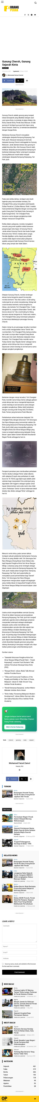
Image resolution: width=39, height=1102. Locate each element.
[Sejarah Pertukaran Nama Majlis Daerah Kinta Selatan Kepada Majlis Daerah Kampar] (7, 829)
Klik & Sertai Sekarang (14, 727)
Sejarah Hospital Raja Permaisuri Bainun (22, 1014)
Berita (15, 790)
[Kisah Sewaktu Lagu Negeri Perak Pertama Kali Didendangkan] (7, 1041)
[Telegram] (31, 15)
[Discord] (35, 15)
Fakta (15, 870)
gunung (18, 740)
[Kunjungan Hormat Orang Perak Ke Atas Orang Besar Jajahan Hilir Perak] (7, 794)
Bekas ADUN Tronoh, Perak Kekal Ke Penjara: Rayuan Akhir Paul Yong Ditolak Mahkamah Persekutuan (24, 901)
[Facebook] (25, 15)
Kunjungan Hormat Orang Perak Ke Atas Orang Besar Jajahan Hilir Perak (24, 795)
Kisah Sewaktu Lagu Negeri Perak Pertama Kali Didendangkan (24, 1042)
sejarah (31, 740)
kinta (25, 740)
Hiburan (16, 1049)
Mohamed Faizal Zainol (15, 75)
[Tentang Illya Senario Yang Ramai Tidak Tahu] (7, 1053)
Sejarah (5, 68)
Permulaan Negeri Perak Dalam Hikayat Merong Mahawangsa (23, 819)
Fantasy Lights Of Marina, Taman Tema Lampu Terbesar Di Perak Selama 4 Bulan (25, 992)
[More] (27, 80)
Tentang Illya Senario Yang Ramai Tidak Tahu (24, 1053)
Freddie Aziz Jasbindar (19, 881)
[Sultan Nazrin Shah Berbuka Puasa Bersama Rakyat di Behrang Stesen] (7, 888)
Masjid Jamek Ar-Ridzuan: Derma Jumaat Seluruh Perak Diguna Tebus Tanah (25, 1004)
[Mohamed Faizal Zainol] (4, 75)
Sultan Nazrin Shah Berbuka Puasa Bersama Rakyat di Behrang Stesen (25, 888)
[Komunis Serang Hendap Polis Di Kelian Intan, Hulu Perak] (7, 1030)
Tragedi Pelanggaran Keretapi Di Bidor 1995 (22, 843)
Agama (16, 884)
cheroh (11, 740)
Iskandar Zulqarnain (19, 799)
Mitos (15, 814)
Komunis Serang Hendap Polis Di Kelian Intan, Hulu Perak (24, 1031)
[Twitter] (28, 15)
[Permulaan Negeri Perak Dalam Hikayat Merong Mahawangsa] (7, 818)
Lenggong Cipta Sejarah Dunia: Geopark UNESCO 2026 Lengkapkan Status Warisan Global (23, 876)
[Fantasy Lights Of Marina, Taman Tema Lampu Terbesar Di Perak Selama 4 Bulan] (7, 991)
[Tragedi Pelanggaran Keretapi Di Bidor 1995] (7, 843)
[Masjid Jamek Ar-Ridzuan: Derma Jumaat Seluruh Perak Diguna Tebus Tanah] (7, 1003)
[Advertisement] (19, 37)
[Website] (19, 769)
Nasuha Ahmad (18, 823)
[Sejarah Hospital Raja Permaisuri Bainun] (7, 1014)
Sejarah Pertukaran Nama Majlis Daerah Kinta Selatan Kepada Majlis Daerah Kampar (24, 831)
